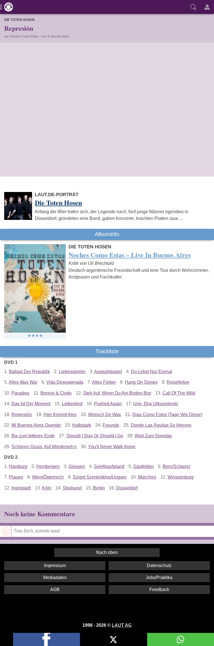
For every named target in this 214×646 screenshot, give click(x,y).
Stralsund (72, 488)
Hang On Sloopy (141, 382)
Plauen (16, 477)
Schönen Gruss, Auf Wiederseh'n (44, 446)
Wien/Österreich (48, 477)
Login (207, 7)
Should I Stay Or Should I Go (94, 435)
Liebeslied (72, 403)
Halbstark (81, 425)
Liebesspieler (72, 371)
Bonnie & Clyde (56, 393)
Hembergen (48, 466)
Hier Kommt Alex (60, 414)
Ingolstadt (21, 488)
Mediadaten (55, 577)
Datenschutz (159, 565)
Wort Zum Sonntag (153, 435)
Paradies (20, 393)
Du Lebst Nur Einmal (151, 371)
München (147, 477)
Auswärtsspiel (108, 371)
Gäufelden (143, 466)
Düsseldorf (127, 488)
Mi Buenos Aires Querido (36, 425)
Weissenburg (180, 477)
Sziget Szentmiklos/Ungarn (100, 477)
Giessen (77, 466)
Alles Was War (23, 382)
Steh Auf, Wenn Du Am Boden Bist (117, 393)
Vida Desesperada (64, 382)
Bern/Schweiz (176, 466)
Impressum (55, 565)
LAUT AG (122, 625)
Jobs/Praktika (159, 577)
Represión (21, 414)
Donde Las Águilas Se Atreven (161, 425)
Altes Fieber (104, 382)
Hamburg (18, 466)
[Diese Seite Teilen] (46, 639)
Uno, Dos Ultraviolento (155, 403)
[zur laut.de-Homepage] (7, 7)
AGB (55, 589)
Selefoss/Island (109, 466)
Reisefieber (178, 382)
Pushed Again (108, 403)
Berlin (99, 488)
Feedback (159, 589)
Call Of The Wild (178, 393)
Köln (46, 488)
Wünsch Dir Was (104, 414)
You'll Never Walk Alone (111, 446)
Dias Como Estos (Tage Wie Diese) (167, 414)
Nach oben (107, 552)
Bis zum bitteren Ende (33, 435)
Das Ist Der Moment (30, 403)
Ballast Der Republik (29, 371)
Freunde (111, 425)
